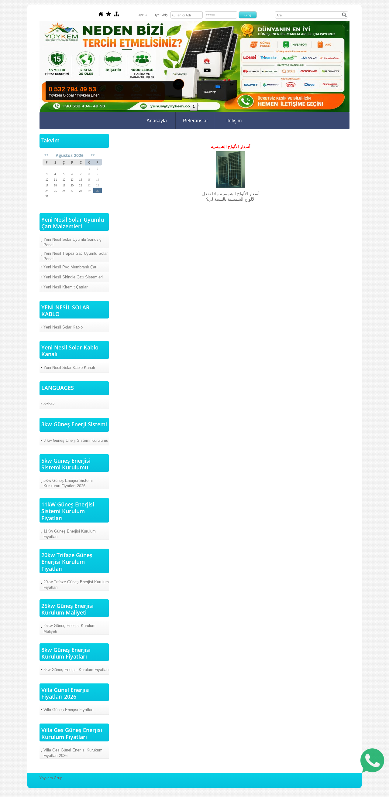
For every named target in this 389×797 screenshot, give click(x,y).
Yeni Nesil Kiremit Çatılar (65, 287)
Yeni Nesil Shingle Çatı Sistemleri (73, 277)
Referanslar (195, 120)
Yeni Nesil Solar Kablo (63, 327)
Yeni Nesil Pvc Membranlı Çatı (70, 267)
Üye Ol (143, 14)
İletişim (234, 120)
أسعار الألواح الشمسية (230, 146)
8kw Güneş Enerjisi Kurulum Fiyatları (76, 669)
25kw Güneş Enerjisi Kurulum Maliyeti (69, 628)
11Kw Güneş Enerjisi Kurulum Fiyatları (69, 534)
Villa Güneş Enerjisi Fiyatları (68, 709)
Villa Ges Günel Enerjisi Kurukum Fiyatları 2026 (72, 753)
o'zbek (49, 404)
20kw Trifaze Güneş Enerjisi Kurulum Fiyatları (76, 585)
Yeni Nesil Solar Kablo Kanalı (69, 367)
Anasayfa (156, 120)
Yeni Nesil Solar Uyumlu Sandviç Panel (72, 242)
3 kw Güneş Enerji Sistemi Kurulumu (75, 440)
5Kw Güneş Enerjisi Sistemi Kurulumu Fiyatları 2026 (68, 483)
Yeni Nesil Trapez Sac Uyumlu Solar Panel (75, 256)
